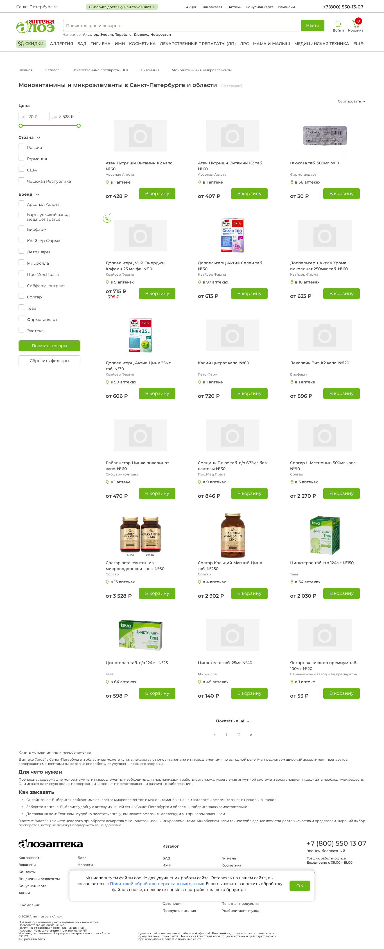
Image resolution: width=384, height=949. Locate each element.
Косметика (142, 43)
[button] (49, 137)
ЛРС (244, 43)
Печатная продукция (240, 903)
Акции (191, 7)
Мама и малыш (271, 43)
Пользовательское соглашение (41, 925)
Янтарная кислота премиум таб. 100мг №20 (323, 665)
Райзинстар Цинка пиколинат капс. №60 (137, 465)
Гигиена (100, 43)
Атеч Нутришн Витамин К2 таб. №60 (230, 165)
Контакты (27, 872)
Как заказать (213, 7)
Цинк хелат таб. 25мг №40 (225, 662)
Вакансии (286, 7)
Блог (82, 858)
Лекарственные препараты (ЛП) (198, 43)
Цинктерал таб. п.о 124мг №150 (322, 562)
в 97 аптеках (215, 282)
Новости (85, 865)
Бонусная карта (260, 7)
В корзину (157, 193)
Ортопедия (172, 903)
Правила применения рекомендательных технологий (59, 922)
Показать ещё (231, 721)
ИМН (120, 43)
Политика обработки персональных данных (51, 927)
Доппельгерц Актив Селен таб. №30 (230, 265)
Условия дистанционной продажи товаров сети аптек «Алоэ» (64, 933)
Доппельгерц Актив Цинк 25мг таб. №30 (138, 365)
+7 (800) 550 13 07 (336, 843)
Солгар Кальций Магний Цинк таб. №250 (230, 565)
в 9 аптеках (122, 282)
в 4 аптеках (214, 581)
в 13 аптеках (122, 581)
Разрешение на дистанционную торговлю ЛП (53, 930)
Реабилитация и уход (240, 910)
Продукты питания (179, 910)
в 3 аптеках (306, 481)
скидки (31, 44)
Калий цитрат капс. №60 (223, 362)
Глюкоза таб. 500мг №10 (314, 163)
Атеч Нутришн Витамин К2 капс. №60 (139, 165)
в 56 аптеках (307, 182)
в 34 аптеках (307, 581)
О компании (29, 905)
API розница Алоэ (32, 939)
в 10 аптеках (307, 282)
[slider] (21, 126)
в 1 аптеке (120, 182)
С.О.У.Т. (24, 936)
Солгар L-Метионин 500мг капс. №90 (323, 465)
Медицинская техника (321, 43)
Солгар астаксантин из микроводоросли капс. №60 (135, 565)
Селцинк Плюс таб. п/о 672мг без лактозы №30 (232, 465)
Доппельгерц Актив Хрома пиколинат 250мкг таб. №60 (319, 265)
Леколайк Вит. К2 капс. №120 (319, 362)
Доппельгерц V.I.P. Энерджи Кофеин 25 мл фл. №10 (135, 265)
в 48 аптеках (216, 681)
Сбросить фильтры (49, 360)
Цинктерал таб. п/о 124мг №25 (137, 662)
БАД (81, 43)
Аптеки (235, 7)
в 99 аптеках (123, 382)
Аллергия (61, 43)
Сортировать (350, 101)
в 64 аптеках (123, 681)
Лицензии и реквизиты (39, 879)
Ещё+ (359, 43)
